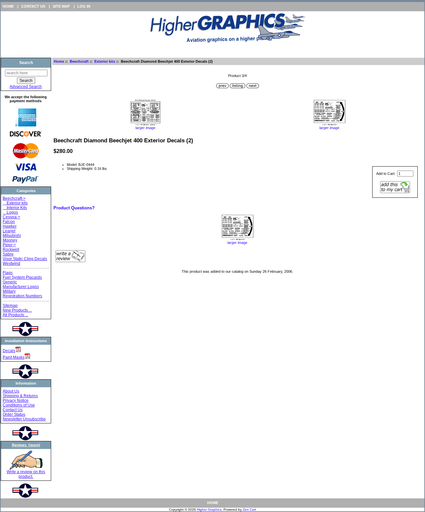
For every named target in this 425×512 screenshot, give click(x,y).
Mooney (10, 240)
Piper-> (9, 245)
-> (14, 198)
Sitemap (10, 305)
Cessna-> (11, 217)
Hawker (10, 226)
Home (8, 6)
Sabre (8, 254)
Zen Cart (249, 509)
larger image (145, 128)
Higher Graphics (209, 509)
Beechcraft (79, 61)
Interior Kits (15, 207)
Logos (10, 212)
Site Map (61, 6)
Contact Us (33, 6)
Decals (9, 350)
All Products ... (15, 315)
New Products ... (17, 310)
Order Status (14, 414)
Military (9, 291)
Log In (83, 6)
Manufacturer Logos (21, 286)
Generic (10, 282)
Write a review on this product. (26, 474)
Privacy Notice (16, 400)
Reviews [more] (26, 445)
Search (26, 62)
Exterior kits (104, 61)
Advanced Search (26, 86)
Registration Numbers (22, 296)
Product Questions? (74, 207)
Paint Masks (14, 357)
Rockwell (11, 249)
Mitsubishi (12, 235)
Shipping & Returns (20, 396)
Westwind (11, 263)
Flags (8, 272)
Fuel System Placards (22, 277)
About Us (11, 391)
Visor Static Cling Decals (25, 258)
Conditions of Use (19, 405)
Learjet (9, 231)
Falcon (9, 221)
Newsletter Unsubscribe (24, 419)
